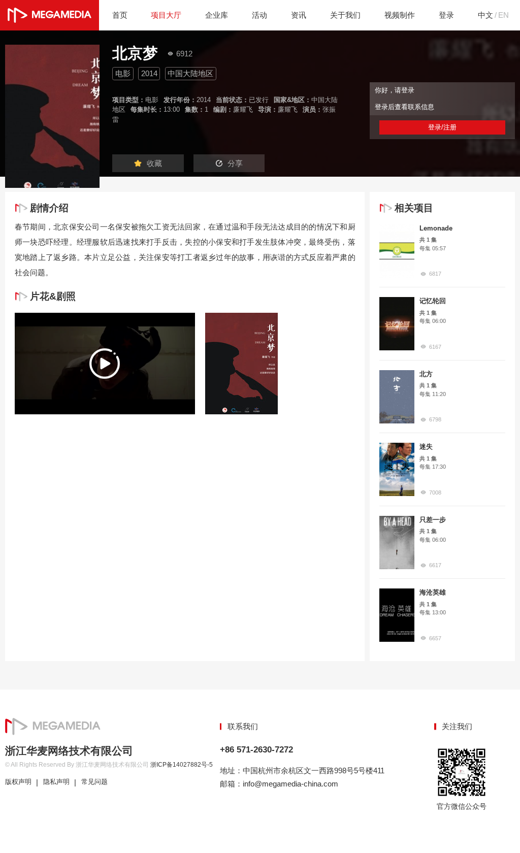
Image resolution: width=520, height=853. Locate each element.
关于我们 (345, 15)
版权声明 (18, 781)
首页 (119, 15)
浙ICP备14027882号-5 (181, 764)
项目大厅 (166, 15)
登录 (446, 15)
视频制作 (399, 15)
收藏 (154, 163)
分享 (235, 163)
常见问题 (94, 781)
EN (503, 15)
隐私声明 (56, 781)
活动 (259, 15)
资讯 (298, 15)
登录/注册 (442, 127)
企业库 (216, 15)
